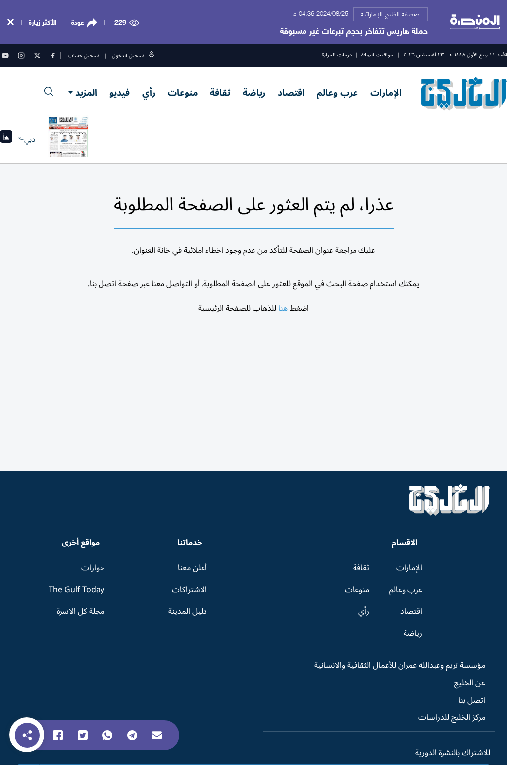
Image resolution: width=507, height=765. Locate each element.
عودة (77, 22)
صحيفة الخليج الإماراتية (390, 13)
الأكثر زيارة (42, 21)
